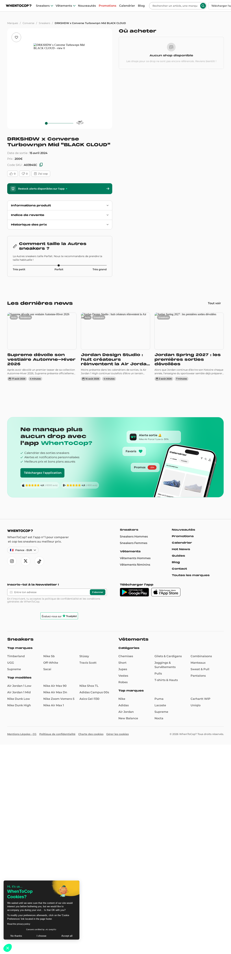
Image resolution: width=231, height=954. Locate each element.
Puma (159, 699)
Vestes (123, 675)
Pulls (158, 673)
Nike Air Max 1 (53, 705)
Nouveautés (87, 5)
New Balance (128, 718)
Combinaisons (201, 656)
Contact (179, 568)
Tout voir (214, 303)
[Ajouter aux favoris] (16, 37)
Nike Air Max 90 (55, 686)
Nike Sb (49, 656)
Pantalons (198, 675)
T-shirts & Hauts (166, 680)
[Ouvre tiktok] (39, 561)
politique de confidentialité (62, 598)
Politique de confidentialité (57, 734)
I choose (41, 935)
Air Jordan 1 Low (19, 686)
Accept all (66, 935)
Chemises (125, 656)
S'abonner (97, 592)
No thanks (16, 935)
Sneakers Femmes (133, 543)
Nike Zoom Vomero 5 (58, 699)
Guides (178, 555)
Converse (28, 23)
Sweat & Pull (200, 669)
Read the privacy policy (18, 924)
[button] (7, 948)
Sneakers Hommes (134, 536)
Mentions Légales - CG (21, 734)
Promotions (107, 5)
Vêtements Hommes (135, 558)
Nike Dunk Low (18, 699)
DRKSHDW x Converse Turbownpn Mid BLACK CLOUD (90, 23)
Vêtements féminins (135, 564)
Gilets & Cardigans (168, 656)
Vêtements (64, 5)
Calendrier (127, 5)
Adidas (123, 705)
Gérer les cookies (117, 734)
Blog (141, 5)
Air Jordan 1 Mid (19, 692)
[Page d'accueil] (19, 6)
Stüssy (84, 656)
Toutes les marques (191, 575)
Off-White (50, 662)
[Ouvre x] (25, 561)
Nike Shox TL (89, 686)
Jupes (122, 669)
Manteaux (198, 662)
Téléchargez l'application (43, 472)
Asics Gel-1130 (89, 699)
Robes (123, 682)
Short (122, 662)
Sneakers (43, 5)
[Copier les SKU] (41, 164)
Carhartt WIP (200, 699)
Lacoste (160, 705)
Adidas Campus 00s (94, 692)
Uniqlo (196, 705)
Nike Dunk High (19, 705)
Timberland (16, 656)
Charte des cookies (90, 734)
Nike (121, 699)
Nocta (158, 718)
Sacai (47, 669)
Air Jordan (126, 712)
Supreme (14, 669)
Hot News (181, 549)
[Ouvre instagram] (12, 561)
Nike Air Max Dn (55, 692)
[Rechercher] (203, 6)
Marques (12, 23)
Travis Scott (88, 662)
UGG (10, 662)
